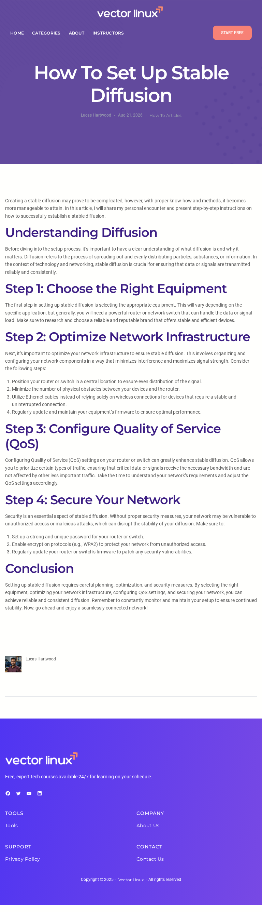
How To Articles (165, 115)
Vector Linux (131, 879)
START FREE (232, 32)
